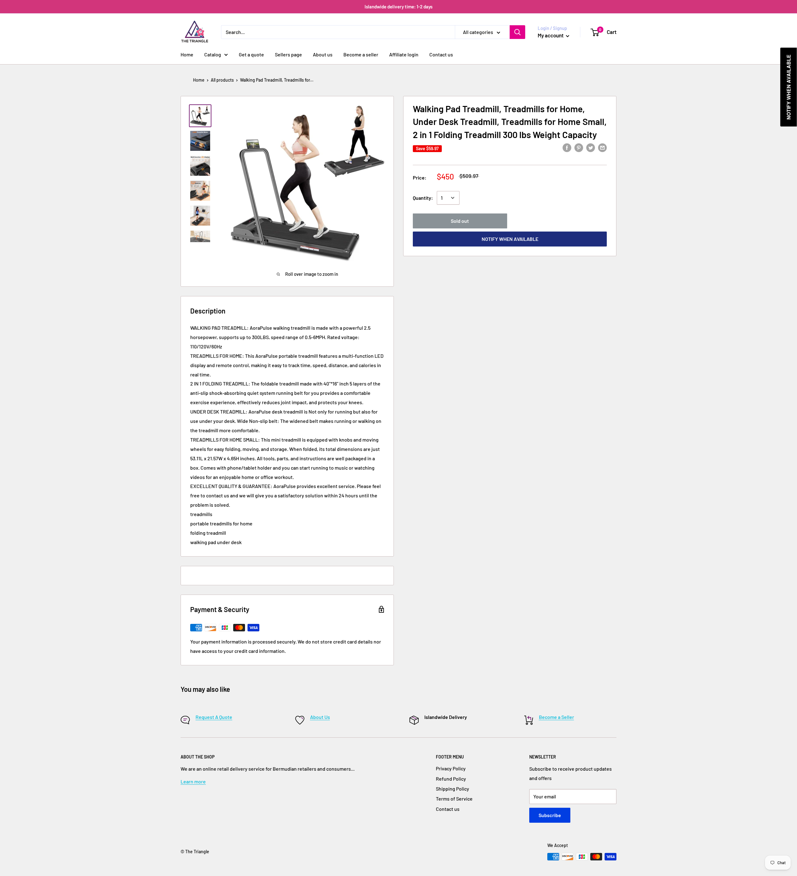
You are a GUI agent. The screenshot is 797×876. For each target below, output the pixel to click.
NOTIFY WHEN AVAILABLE (510, 239)
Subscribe (550, 815)
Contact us (441, 54)
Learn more (193, 781)
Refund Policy (451, 779)
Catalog (212, 54)
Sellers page (288, 54)
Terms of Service (454, 799)
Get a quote (251, 54)
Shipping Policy (452, 789)
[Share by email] (602, 147)
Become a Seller (556, 717)
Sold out (460, 221)
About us (322, 54)
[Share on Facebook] (567, 147)
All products (222, 80)
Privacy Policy (451, 768)
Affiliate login (403, 54)
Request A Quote (214, 717)
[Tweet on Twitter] (590, 147)
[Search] (517, 32)
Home (187, 54)
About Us (320, 717)
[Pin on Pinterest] (578, 147)
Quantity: (423, 198)
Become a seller (360, 54)
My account (551, 35)
